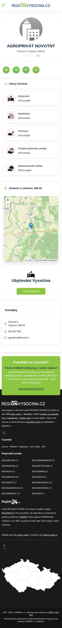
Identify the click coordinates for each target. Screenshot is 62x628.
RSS (44, 447)
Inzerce (5, 447)
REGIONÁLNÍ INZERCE (31, 389)
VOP (56, 612)
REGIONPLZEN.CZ (10, 460)
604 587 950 (14, 331)
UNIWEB (23, 517)
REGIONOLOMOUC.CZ (42, 482)
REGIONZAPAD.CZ (10, 466)
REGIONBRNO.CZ (40, 471)
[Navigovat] (6, 69)
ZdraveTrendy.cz (50, 535)
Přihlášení (13, 447)
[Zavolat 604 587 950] (16, 69)
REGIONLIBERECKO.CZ (12, 488)
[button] (31, 226)
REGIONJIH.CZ (8, 471)
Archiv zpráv (35, 447)
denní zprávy (16, 414)
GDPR (50, 612)
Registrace (23, 447)
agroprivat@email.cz (18, 337)
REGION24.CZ (38, 493)
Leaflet (29, 260)
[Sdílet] (35, 69)
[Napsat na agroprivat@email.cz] (25, 69)
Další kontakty (29, 291)
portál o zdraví (23, 535)
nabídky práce (25, 418)
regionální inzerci (33, 422)
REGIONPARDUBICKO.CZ (43, 460)
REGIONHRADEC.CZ (11, 493)
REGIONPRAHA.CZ (10, 477)
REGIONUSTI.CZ (9, 482)
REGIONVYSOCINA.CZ (42, 466)
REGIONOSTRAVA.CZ (41, 488)
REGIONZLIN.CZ (39, 477)
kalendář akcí (12, 418)
